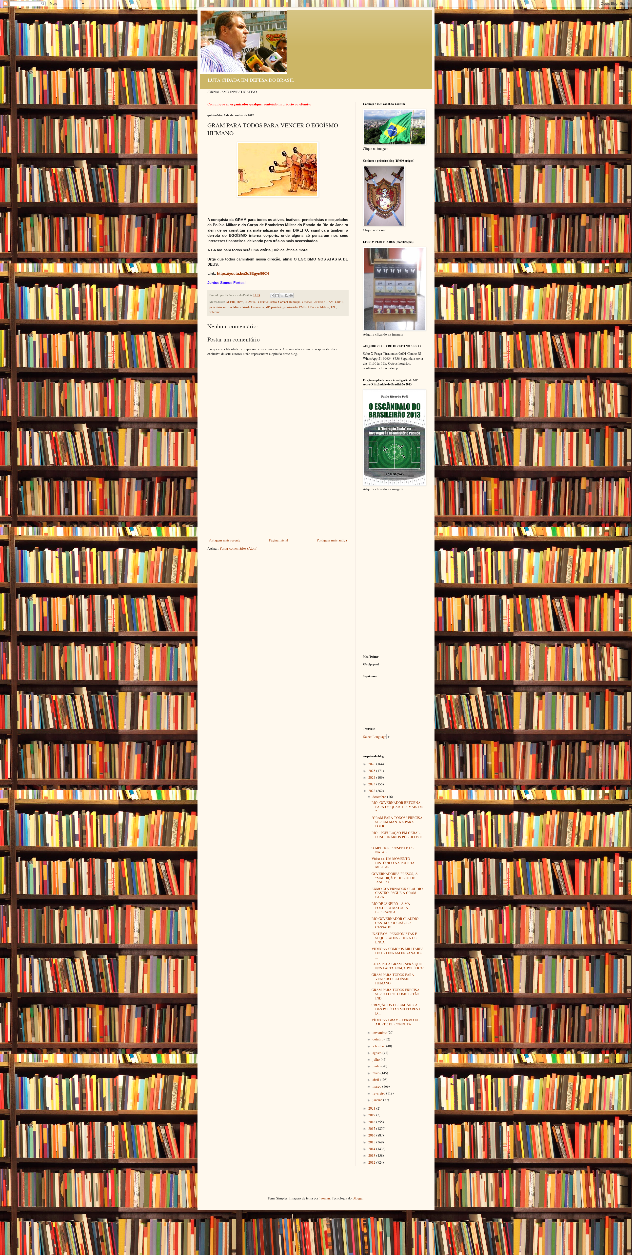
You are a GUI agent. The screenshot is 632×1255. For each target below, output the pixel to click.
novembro (380, 1032)
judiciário (215, 307)
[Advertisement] (278, 500)
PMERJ (304, 307)
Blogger (358, 1198)
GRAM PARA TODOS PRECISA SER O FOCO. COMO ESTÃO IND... (395, 993)
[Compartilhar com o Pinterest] (291, 295)
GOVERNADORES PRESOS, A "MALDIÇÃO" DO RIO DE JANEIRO (395, 877)
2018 (372, 1121)
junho (377, 1066)
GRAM (329, 302)
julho (377, 1059)
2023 (372, 784)
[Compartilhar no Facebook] (286, 295)
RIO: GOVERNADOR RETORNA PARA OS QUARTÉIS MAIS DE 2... (397, 806)
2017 (372, 1128)
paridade (276, 307)
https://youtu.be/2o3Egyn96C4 (243, 273)
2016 (372, 1135)
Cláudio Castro (267, 302)
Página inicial (278, 540)
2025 (372, 770)
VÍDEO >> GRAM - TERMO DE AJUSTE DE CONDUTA (395, 1021)
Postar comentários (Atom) (238, 548)
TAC (333, 307)
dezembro (380, 796)
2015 (372, 1142)
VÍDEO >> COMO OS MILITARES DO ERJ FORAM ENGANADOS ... (397, 952)
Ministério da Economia (248, 307)
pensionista (290, 307)
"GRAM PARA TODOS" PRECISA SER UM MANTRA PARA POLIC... (397, 821)
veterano (214, 312)
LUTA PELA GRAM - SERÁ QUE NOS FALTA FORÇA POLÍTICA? (398, 965)
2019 (372, 1115)
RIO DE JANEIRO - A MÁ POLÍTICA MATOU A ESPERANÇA (391, 907)
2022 (372, 790)
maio (376, 1073)
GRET (339, 302)
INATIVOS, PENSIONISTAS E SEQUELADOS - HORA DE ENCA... (394, 937)
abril (376, 1079)
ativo (240, 302)
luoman (324, 1198)
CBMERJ (251, 302)
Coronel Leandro (312, 302)
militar (227, 307)
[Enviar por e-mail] (272, 295)
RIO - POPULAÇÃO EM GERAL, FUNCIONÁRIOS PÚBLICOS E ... (397, 836)
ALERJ (230, 302)
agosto (377, 1052)
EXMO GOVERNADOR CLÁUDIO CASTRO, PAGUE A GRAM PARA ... (397, 892)
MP (267, 307)
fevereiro (379, 1093)
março (377, 1086)
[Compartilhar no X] (281, 295)
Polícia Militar (319, 307)
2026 (372, 763)
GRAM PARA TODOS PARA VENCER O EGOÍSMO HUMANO (393, 978)
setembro (379, 1046)
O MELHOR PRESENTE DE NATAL (393, 849)
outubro (378, 1039)
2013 (372, 1155)
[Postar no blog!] (277, 295)
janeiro (378, 1099)
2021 (372, 1108)
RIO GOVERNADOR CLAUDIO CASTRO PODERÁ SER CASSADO (395, 922)
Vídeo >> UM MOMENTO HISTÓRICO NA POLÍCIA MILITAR (393, 862)
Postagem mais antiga (332, 540)
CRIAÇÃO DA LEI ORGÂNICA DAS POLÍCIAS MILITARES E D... (396, 1009)
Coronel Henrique (289, 302)
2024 (372, 777)
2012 (372, 1162)
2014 (372, 1148)
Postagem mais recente (224, 540)
